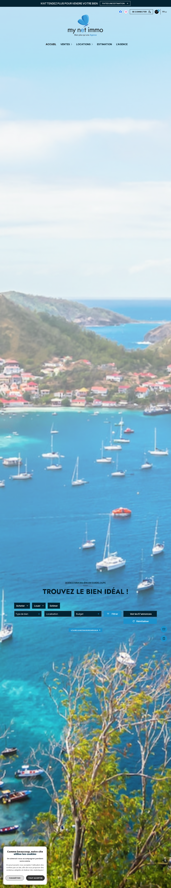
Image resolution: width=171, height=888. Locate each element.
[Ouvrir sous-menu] (71, 44)
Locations (83, 44)
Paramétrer (14, 878)
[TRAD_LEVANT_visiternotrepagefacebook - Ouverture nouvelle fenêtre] (120, 12)
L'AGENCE (122, 44)
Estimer (54, 605)
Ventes (65, 44)
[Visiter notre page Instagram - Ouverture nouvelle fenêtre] (126, 12)
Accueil (51, 44)
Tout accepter (35, 878)
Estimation (104, 44)
